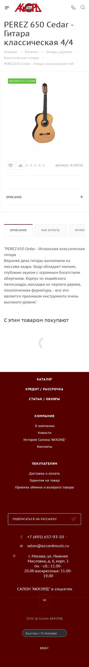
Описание (18, 230)
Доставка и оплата (44, 473)
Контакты (44, 447)
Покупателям (44, 464)
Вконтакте (44, 600)
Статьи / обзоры (44, 399)
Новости (44, 433)
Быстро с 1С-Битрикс (41, 633)
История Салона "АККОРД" (44, 440)
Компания (44, 416)
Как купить (50, 230)
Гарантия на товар (45, 480)
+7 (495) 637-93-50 (45, 537)
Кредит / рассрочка (44, 389)
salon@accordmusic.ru (48, 545)
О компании (44, 426)
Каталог (44, 379)
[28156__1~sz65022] (44, 115)
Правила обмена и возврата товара (44, 487)
